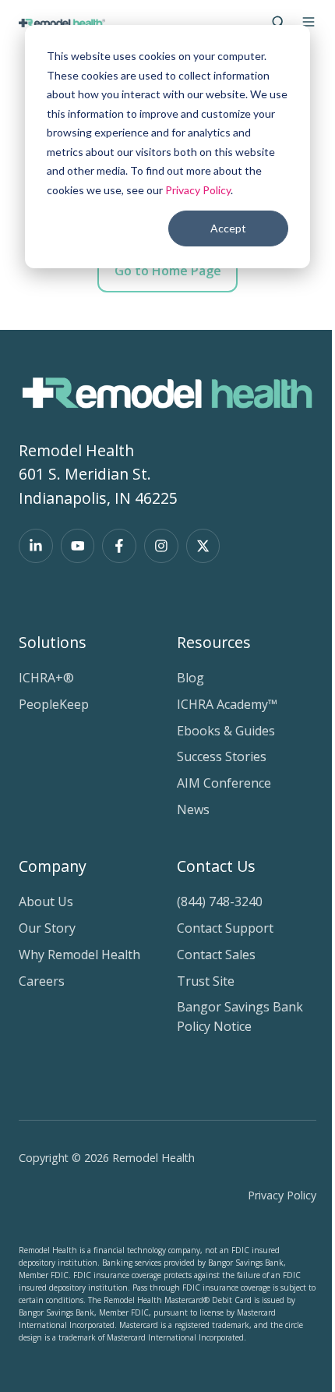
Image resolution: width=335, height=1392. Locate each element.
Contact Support (225, 928)
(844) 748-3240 (220, 901)
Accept (228, 228)
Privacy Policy (198, 190)
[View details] (36, 546)
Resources (214, 642)
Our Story (47, 928)
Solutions (52, 642)
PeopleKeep (54, 704)
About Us (46, 901)
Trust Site (206, 981)
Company (52, 866)
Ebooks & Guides (226, 730)
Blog (190, 677)
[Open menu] (308, 22)
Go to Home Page (168, 270)
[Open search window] (278, 22)
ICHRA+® (46, 677)
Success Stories (221, 756)
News (193, 809)
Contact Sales (216, 954)
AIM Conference (224, 783)
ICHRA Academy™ (227, 704)
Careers (42, 981)
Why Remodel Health (79, 954)
